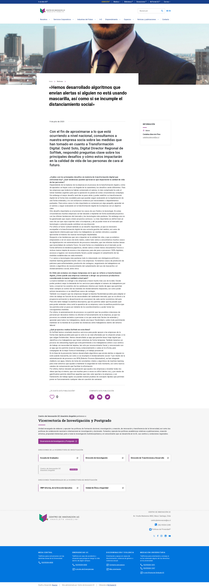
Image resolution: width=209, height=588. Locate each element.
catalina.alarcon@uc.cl (151, 137)
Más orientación (115, 569)
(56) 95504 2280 (164, 525)
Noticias (60, 81)
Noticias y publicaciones (146, 19)
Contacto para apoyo (117, 565)
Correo (167, 2)
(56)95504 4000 (47, 562)
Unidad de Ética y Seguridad (105, 488)
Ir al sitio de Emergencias (84, 569)
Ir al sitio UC (42, 2)
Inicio (51, 81)
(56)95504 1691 (149, 565)
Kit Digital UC (112, 585)
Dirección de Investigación (105, 458)
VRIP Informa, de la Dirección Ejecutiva (59, 488)
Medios (117, 2)
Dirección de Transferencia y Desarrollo (150, 458)
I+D (100, 19)
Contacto (165, 19)
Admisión (105, 2)
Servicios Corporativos (62, 19)
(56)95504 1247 (149, 568)
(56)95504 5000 (81, 565)
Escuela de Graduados (59, 458)
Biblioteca (128, 2)
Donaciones (141, 2)
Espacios (127, 19)
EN (170, 11)
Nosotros (43, 19)
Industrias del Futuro (85, 19)
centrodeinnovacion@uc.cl (161, 520)
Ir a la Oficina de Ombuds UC (153, 572)
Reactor (54, 585)
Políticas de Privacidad (160, 529)
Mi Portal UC (154, 2)
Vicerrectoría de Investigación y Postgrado (58, 441)
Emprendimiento (111, 19)
